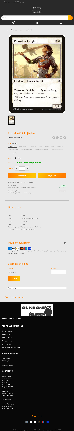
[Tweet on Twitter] (61, 137)
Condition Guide (6, 344)
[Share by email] (64, 137)
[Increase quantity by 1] (27, 168)
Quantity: (10, 168)
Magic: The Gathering (15, 138)
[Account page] (37, 23)
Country (10, 268)
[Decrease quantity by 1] (17, 168)
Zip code (53, 268)
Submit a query (6, 376)
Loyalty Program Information (10, 347)
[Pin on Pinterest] (57, 137)
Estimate (14, 278)
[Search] (70, 17)
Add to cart (22, 175)
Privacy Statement (7, 331)
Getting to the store (7, 408)
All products (13, 30)
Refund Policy (12, 288)
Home (6, 30)
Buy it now (52, 175)
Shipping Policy (6, 338)
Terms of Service (7, 341)
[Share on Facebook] (53, 137)
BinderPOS (58, 430)
